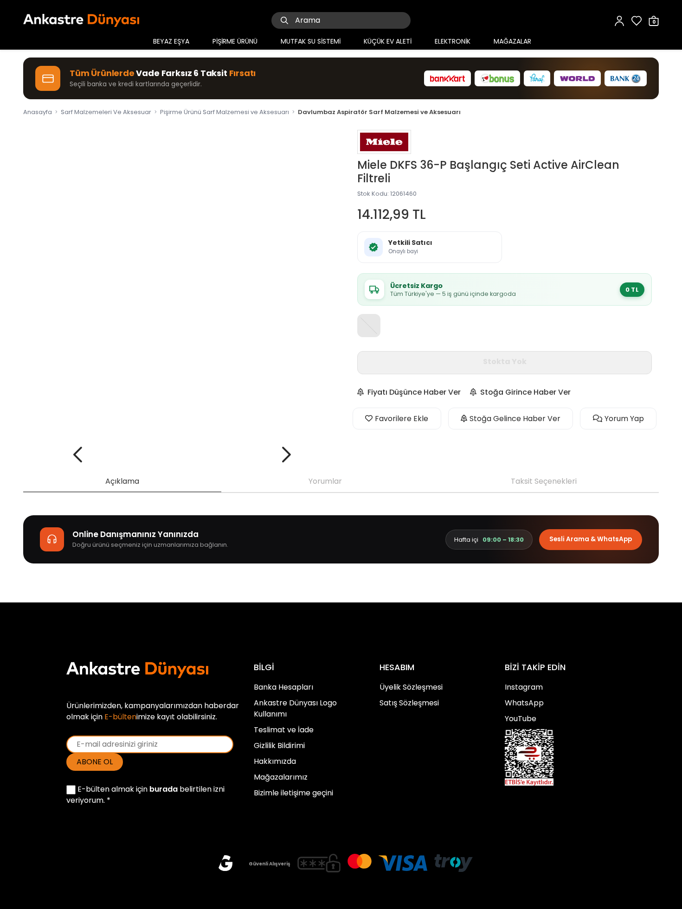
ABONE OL (95, 761)
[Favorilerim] (636, 20)
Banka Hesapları (283, 687)
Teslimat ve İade (284, 729)
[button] (77, 454)
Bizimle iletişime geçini (293, 792)
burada (163, 789)
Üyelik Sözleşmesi (411, 687)
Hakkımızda (275, 761)
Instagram (524, 687)
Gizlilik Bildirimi (279, 745)
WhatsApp (524, 703)
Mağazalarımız (281, 777)
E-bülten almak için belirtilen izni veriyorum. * (145, 795)
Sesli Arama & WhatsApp (590, 539)
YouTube (520, 718)
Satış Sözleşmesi (409, 703)
